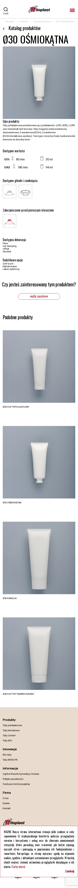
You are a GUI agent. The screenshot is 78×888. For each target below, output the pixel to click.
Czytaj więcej (18, 866)
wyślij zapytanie (39, 296)
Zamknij (69, 871)
